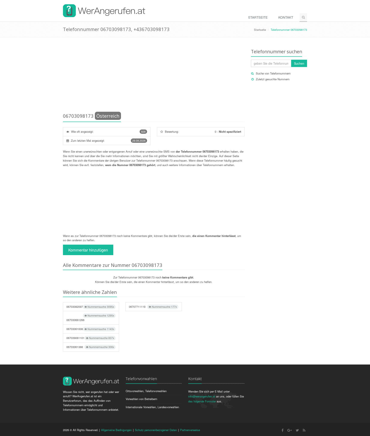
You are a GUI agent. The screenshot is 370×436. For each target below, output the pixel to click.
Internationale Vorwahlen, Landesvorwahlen (152, 407)
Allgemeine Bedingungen (116, 430)
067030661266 (90, 318)
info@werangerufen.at (201, 396)
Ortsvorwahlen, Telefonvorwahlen (146, 391)
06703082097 (90, 307)
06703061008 (90, 329)
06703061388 (90, 347)
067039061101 (90, 338)
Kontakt (285, 17)
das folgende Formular (202, 401)
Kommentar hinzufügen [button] (88, 250)
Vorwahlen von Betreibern (141, 399)
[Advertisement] (154, 76)
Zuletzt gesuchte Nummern (272, 79)
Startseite (258, 17)
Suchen (299, 63)
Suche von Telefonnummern (273, 73)
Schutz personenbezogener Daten (156, 430)
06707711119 (153, 307)
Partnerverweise (190, 430)
